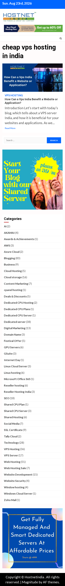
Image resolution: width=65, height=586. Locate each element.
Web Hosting (12, 461)
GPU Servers (12, 347)
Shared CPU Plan (14, 404)
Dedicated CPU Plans (17, 309)
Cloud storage (13, 277)
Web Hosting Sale (15, 468)
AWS (7, 245)
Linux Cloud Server (15, 366)
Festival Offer (12, 340)
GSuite (8, 353)
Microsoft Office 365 (17, 379)
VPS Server (11, 455)
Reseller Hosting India (17, 391)
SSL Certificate (13, 430)
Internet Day (12, 360)
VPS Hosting (14, 95)
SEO (6, 398)
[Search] (61, 38)
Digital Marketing (14, 328)
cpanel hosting (13, 290)
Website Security (15, 480)
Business (9, 264)
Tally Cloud (11, 436)
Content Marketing (16, 283)
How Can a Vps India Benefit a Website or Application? (32, 77)
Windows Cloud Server (18, 493)
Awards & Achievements (19, 239)
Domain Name (12, 334)
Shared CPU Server (16, 411)
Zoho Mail (10, 500)
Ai (5, 226)
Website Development (18, 474)
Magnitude (30, 582)
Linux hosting (12, 372)
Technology (11, 442)
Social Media (11, 423)
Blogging (9, 258)
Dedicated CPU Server (18, 315)
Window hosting (14, 487)
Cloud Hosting (13, 271)
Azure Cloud (11, 251)
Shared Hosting (13, 417)
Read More (10, 128)
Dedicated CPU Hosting (18, 302)
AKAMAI (9, 232)
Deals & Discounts (15, 296)
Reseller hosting (14, 385)
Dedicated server (15, 321)
